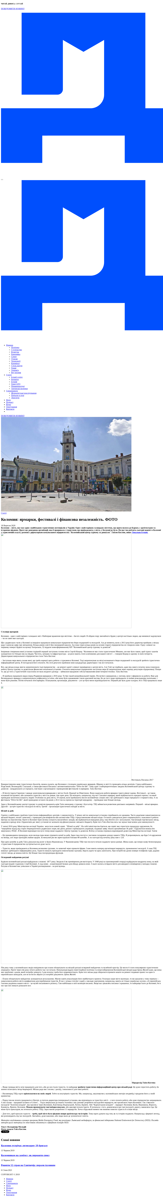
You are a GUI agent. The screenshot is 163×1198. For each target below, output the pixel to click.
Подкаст (9, 402)
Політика (15, 347)
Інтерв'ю (15, 379)
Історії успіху (17, 377)
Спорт (14, 357)
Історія (14, 382)
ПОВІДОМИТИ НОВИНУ (13, 9)
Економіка (15, 354)
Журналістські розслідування (23, 393)
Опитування (11, 407)
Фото (8, 400)
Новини (9, 345)
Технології (15, 361)
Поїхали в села (17, 395)
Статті (9, 375)
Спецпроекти (12, 391)
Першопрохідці (18, 386)
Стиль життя (16, 366)
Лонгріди (15, 398)
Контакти (10, 409)
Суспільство (16, 350)
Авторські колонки (19, 388)
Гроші (13, 368)
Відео (8, 404)
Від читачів (16, 372)
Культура (15, 352)
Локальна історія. (140, 532)
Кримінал (15, 363)
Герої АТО (15, 384)
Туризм (14, 359)
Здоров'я (15, 370)
